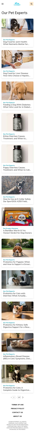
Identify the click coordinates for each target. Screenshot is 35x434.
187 (19, 397)
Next (22, 397)
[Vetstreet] (17, 4)
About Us (17, 416)
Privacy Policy (17, 408)
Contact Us (17, 412)
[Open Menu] (3, 3)
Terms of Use (18, 405)
